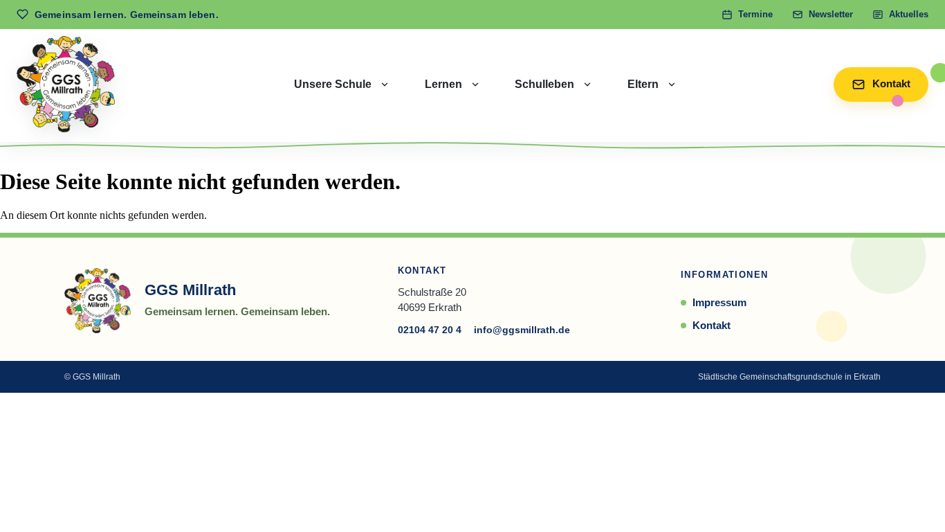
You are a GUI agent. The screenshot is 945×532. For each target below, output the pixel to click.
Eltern (643, 84)
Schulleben (544, 84)
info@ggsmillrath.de (522, 329)
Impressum (719, 302)
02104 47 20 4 (429, 329)
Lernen (443, 84)
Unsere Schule (332, 84)
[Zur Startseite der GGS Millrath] (66, 84)
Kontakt (711, 325)
